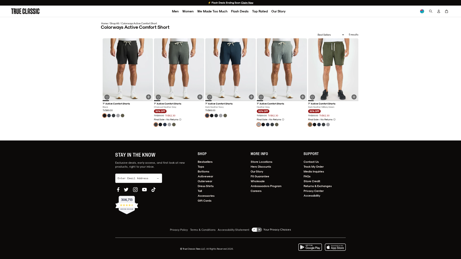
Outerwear (205, 181)
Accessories (206, 196)
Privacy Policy (179, 229)
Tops (201, 167)
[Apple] (335, 247)
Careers (256, 191)
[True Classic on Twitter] (126, 189)
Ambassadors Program (266, 186)
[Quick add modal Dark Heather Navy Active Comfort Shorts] (251, 96)
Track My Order (314, 167)
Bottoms (203, 171)
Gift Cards (204, 201)
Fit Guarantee (260, 176)
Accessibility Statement (233, 229)
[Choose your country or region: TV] (422, 11)
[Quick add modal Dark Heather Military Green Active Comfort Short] (354, 96)
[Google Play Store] (310, 247)
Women (188, 11)
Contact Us (311, 162)
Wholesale (258, 181)
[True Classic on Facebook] (118, 189)
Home (104, 23)
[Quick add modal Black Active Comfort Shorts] (148, 96)
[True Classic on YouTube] (144, 189)
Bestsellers (205, 162)
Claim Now (247, 2)
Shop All (114, 23)
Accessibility (312, 195)
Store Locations (261, 162)
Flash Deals (240, 11)
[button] (446, 11)
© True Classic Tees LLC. (193, 248)
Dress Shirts (206, 186)
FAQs (307, 176)
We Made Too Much (212, 11)
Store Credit (312, 181)
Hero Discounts (261, 167)
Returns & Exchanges (318, 186)
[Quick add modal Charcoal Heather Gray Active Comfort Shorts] (199, 96)
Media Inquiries (314, 171)
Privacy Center (314, 191)
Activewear (205, 176)
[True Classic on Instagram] (135, 189)
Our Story (278, 11)
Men (175, 11)
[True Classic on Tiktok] (153, 189)
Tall (200, 191)
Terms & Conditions (203, 229)
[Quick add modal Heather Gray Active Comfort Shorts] (302, 96)
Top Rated (260, 11)
